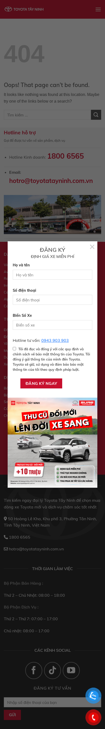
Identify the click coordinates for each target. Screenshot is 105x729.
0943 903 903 (55, 340)
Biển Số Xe (22, 315)
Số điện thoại (24, 290)
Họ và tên (21, 265)
